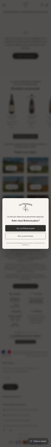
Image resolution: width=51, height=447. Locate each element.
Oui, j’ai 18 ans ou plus (25, 228)
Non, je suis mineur (25, 236)
